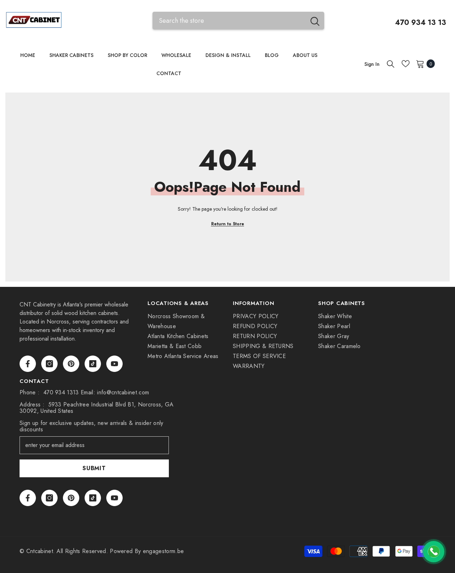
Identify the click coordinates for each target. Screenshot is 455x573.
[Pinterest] (71, 364)
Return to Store (227, 224)
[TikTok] (93, 364)
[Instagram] (49, 364)
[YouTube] (114, 364)
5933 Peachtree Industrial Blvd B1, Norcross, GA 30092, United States (97, 407)
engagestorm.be (163, 551)
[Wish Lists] (406, 64)
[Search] (238, 20)
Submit (94, 468)
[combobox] (229, 20)
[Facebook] (28, 364)
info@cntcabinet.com (123, 392)
